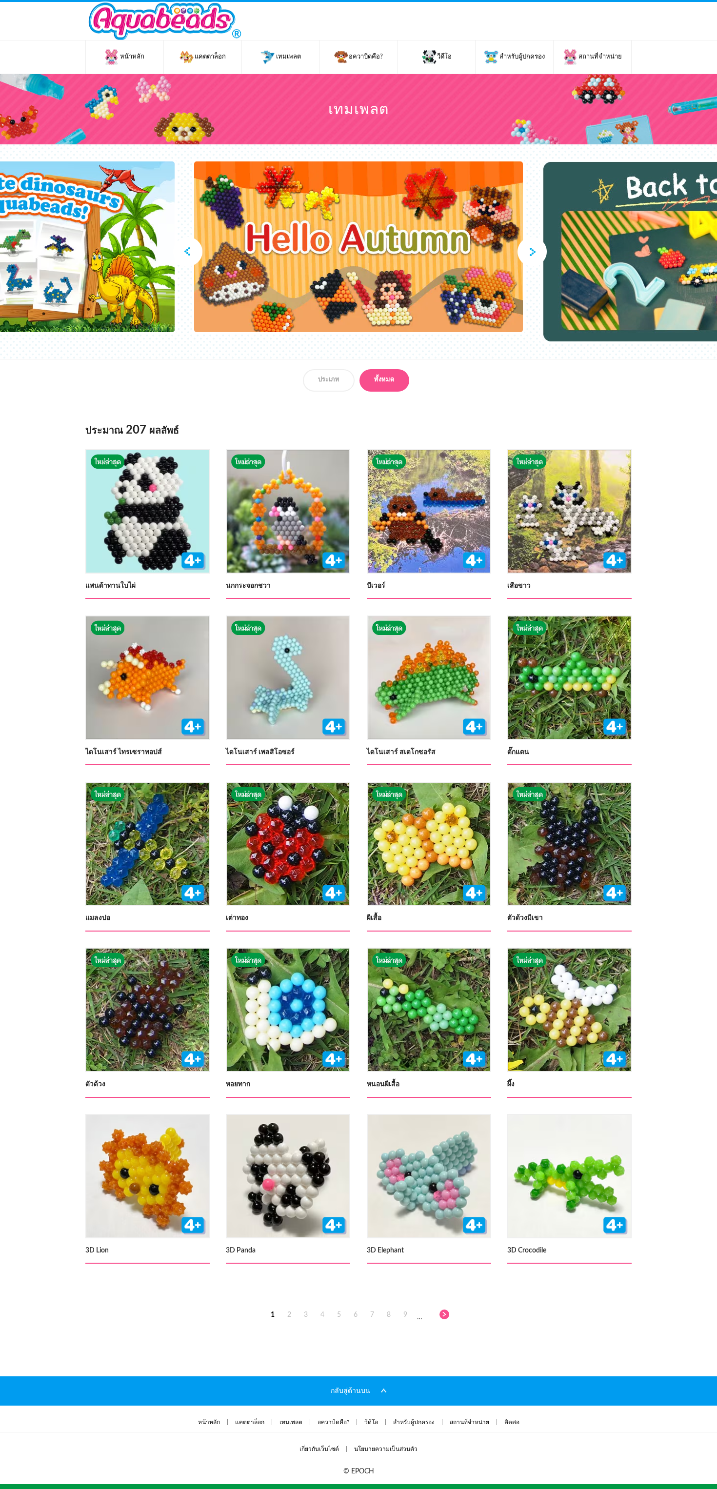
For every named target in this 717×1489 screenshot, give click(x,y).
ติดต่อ (511, 1422)
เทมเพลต (290, 1422)
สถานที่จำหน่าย (469, 1422)
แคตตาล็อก (249, 1422)
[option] (358, 247)
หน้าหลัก (209, 1422)
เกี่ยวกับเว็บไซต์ (319, 1449)
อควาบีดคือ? (333, 1422)
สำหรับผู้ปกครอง (414, 1422)
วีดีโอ (371, 1422)
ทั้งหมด (384, 380)
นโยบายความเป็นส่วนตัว (386, 1449)
